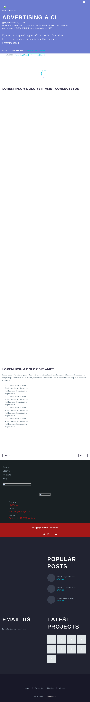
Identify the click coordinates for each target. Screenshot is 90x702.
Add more (62, 688)
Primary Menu (84, 2)
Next (82, 456)
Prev (7, 456)
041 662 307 (13, 504)
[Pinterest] (12, 442)
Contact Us (39, 688)
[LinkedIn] (20, 442)
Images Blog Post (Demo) (66, 576)
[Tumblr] (16, 442)
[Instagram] (46, 680)
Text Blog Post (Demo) (65, 598)
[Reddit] (24, 442)
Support (27, 688)
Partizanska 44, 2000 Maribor (21, 518)
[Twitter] (8, 442)
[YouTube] (52, 680)
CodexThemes (52, 696)
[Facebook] (4, 442)
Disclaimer (50, 688)
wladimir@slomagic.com (19, 511)
